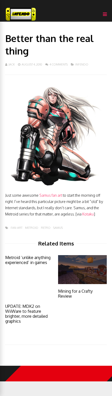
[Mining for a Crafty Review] (82, 282)
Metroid (31, 227)
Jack (12, 64)
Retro (46, 227)
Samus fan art (50, 195)
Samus (58, 227)
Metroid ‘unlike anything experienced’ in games (28, 260)
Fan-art (16, 227)
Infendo (81, 64)
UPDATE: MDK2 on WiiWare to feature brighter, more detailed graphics (26, 314)
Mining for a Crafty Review (75, 294)
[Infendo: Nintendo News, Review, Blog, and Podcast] (20, 20)
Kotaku (88, 214)
